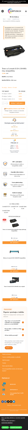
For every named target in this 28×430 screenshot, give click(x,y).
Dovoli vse (5, 427)
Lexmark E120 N (14, 207)
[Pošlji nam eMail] (11, 401)
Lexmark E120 (6, 206)
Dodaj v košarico (17, 103)
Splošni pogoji (5, 360)
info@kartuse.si (14, 130)
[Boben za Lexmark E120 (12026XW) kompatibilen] (14, 252)
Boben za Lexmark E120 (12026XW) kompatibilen (14, 258)
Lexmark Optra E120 (22, 207)
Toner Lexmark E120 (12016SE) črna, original (14, 286)
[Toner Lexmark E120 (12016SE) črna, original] (14, 280)
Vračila (4, 363)
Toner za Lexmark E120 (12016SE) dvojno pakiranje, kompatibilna (14, 230)
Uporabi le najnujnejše (16, 427)
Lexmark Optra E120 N (6, 211)
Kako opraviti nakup (7, 366)
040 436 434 (14, 127)
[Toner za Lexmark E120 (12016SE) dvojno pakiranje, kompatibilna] (14, 223)
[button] (2, 11)
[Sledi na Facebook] (2, 401)
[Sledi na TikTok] (8, 401)
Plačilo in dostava (6, 354)
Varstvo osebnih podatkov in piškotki (11, 357)
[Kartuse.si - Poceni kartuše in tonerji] (14, 11)
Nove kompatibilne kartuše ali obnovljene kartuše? (12, 370)
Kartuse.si (5, 378)
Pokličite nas (9, 348)
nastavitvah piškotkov (7, 423)
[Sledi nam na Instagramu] (5, 401)
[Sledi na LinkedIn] (14, 401)
